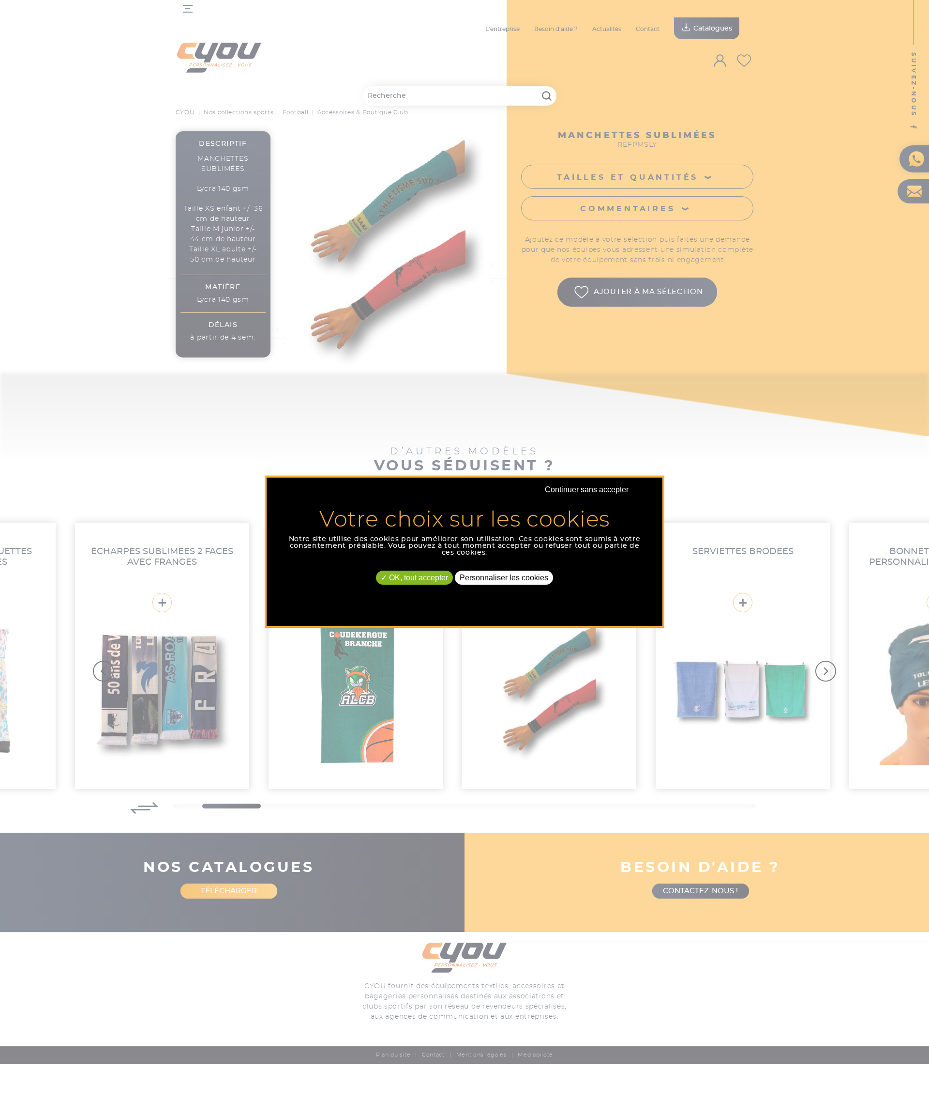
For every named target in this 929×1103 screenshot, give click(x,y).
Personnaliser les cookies (504, 577)
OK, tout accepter (417, 577)
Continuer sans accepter (587, 489)
